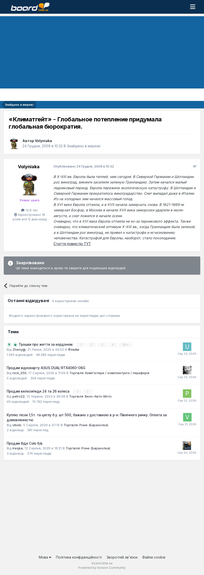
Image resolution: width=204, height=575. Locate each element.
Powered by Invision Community (102, 568)
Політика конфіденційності (79, 557)
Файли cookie (153, 557)
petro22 (18, 396)
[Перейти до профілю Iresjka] (187, 445)
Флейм (73, 349)
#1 (194, 166)
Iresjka (17, 448)
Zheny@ (18, 349)
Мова (44, 557)
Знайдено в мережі (84, 146)
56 (124, 344)
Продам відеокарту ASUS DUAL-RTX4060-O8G (46, 368)
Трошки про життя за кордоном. (46, 344)
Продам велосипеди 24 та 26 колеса (38, 391)
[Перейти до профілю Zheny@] (187, 370)
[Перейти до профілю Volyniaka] (14, 143)
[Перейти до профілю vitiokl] (187, 417)
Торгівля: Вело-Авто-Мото (90, 396)
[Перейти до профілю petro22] (187, 393)
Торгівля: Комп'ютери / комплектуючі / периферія (109, 373)
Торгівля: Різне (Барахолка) (86, 425)
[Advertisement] (102, 51)
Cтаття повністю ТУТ (72, 244)
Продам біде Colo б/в (25, 443)
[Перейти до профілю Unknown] (187, 346)
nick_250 (19, 373)
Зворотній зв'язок (122, 557)
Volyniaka (43, 141)
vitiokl (16, 425)
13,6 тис (31, 210)
